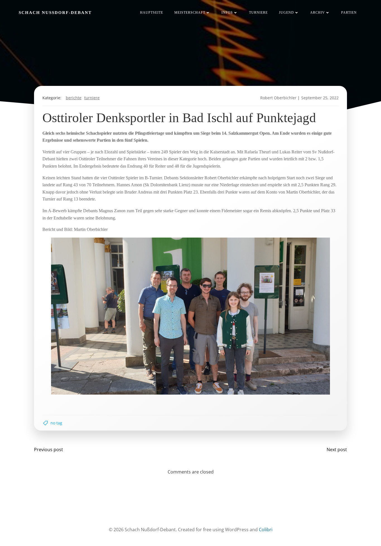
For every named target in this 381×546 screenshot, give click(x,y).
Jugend (286, 13)
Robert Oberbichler (278, 97)
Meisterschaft (189, 13)
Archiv (317, 13)
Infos (227, 13)
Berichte (73, 97)
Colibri (266, 529)
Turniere (258, 13)
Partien (349, 13)
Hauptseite (151, 13)
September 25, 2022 (320, 97)
